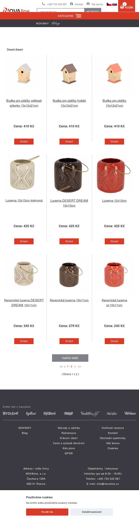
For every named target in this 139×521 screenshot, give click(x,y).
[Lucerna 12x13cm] (114, 196)
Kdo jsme (69, 448)
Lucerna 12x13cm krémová (24, 200)
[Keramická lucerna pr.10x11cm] (114, 296)
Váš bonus (97, 4)
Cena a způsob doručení (69, 443)
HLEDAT (93, 11)
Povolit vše (47, 511)
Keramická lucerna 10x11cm (69, 300)
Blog (25, 433)
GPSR (69, 453)
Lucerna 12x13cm (114, 200)
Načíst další (70, 358)
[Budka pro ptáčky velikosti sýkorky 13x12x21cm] (24, 96)
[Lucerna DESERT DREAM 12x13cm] (69, 196)
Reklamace (69, 433)
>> (78, 366)
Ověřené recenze (113, 428)
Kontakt (79, 4)
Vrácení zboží (69, 438)
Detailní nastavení (91, 511)
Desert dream (15, 49)
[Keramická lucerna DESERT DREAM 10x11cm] (24, 296)
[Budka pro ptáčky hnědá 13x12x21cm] (69, 96)
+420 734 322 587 (57, 4)
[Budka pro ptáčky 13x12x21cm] (114, 96)
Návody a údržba (69, 428)
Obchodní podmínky (113, 438)
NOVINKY (24, 428)
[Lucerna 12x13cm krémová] (24, 196)
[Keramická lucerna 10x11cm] (69, 296)
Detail (24, 141)
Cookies (113, 448)
